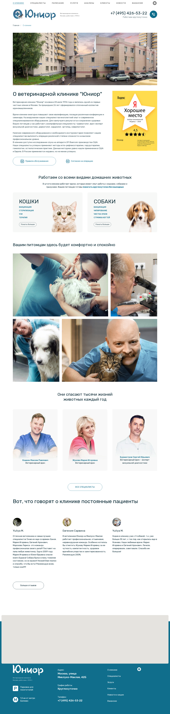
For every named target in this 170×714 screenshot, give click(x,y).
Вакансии (137, 3)
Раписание (58, 3)
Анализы (89, 3)
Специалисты (38, 3)
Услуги (74, 3)
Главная (16, 25)
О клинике (18, 3)
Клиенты (105, 3)
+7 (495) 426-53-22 (129, 13)
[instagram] (155, 3)
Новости (121, 3)
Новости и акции (115, 695)
